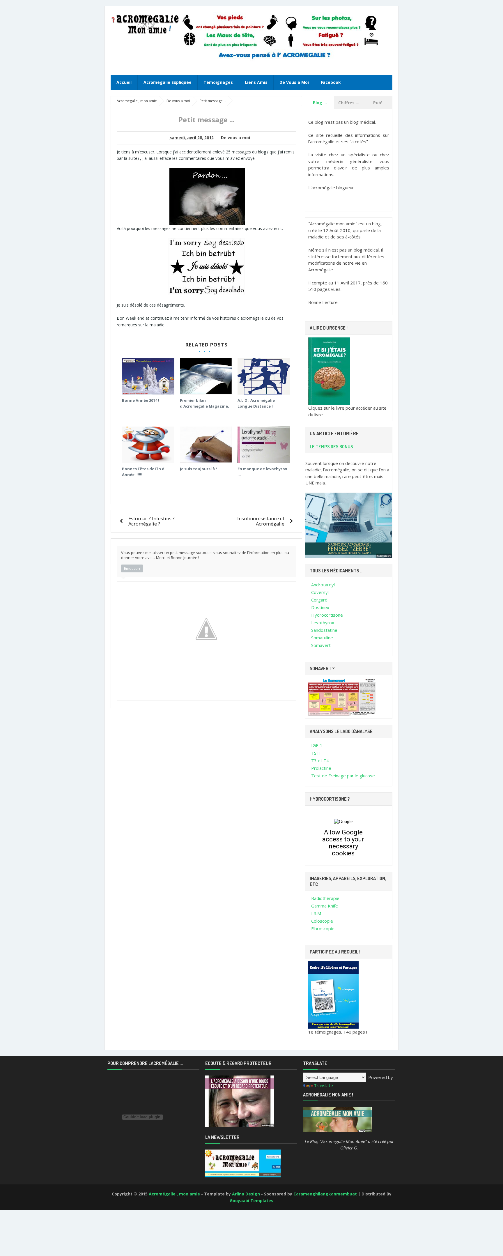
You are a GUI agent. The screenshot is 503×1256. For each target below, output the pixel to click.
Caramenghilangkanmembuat (325, 1194)
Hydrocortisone (327, 615)
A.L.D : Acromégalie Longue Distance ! (256, 403)
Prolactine (321, 768)
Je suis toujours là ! (198, 468)
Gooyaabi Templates (251, 1200)
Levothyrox (322, 622)
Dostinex (320, 607)
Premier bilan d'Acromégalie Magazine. (204, 403)
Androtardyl (323, 585)
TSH (315, 753)
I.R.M (316, 913)
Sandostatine (324, 630)
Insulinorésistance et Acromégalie (260, 521)
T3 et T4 (320, 760)
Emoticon (132, 568)
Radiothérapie (325, 898)
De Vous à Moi (294, 82)
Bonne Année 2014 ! (140, 400)
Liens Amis (256, 82)
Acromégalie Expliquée (168, 82)
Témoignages (218, 82)
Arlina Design (246, 1194)
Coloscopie (322, 921)
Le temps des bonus (331, 447)
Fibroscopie (322, 928)
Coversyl (320, 592)
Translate (323, 1085)
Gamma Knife (324, 906)
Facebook (331, 82)
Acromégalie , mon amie (175, 1194)
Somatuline (322, 638)
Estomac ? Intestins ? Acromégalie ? (151, 521)
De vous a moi (235, 137)
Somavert (321, 645)
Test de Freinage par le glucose (343, 776)
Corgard (319, 600)
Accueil (124, 82)
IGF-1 (317, 745)
